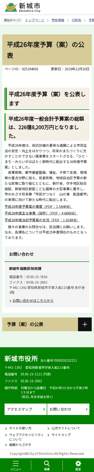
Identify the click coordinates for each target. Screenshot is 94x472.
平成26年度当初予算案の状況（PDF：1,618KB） (42, 219)
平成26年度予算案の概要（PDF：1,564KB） (39, 206)
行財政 (76, 20)
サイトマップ (61, 434)
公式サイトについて (66, 428)
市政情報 (58, 20)
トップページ (34, 20)
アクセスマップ (19, 409)
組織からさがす (20, 444)
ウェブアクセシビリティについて (26, 437)
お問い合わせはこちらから (33, 300)
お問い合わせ (60, 409)
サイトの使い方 (20, 428)
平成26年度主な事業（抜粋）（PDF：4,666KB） (41, 213)
